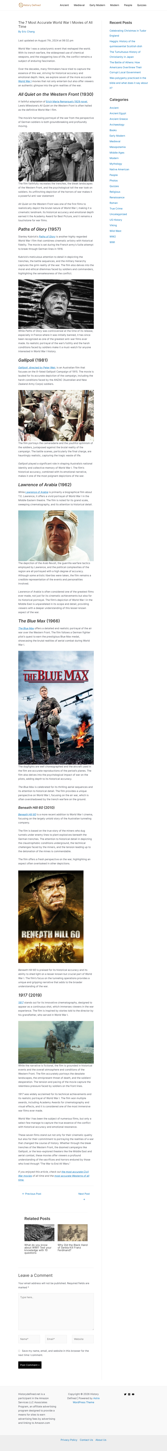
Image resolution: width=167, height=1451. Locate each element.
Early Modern (117, 135)
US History (116, 219)
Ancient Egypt (118, 113)
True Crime (116, 208)
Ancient (114, 107)
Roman (114, 202)
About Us (101, 1439)
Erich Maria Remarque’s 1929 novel (66, 101)
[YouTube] (133, 1394)
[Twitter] (125, 1394)
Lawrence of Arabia (36, 492)
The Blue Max (26, 628)
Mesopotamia (118, 147)
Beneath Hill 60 (27, 814)
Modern (114, 158)
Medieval (115, 141)
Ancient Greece (119, 119)
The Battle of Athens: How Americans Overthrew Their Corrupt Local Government (126, 67)
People (114, 175)
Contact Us (86, 1439)
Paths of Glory (47, 236)
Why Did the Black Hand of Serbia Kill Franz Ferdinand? (73, 1247)
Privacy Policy (69, 1439)
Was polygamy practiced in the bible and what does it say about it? (129, 82)
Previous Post (31, 1193)
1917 (21, 1002)
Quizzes (114, 186)
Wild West (115, 230)
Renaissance (117, 197)
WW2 (113, 236)
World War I (25, 81)
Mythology (116, 163)
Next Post (84, 1194)
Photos (114, 180)
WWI (112, 242)
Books (113, 130)
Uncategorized (118, 214)
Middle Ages (117, 152)
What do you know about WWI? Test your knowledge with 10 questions (37, 1248)
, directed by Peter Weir (36, 367)
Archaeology (117, 124)
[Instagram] (129, 1394)
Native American (119, 169)
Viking (113, 225)
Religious (115, 191)
